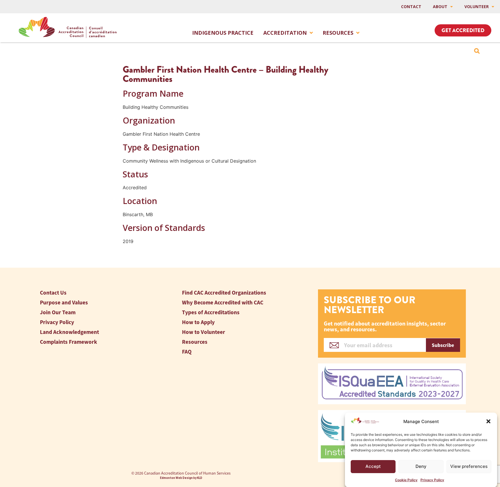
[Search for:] (477, 51)
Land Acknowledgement (69, 332)
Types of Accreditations (211, 312)
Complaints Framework (68, 342)
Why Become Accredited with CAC (222, 302)
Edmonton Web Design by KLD (181, 477)
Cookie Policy (406, 479)
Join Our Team (58, 312)
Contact (411, 6)
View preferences (469, 466)
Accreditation (285, 32)
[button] (488, 421)
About (440, 6)
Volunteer (476, 6)
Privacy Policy (432, 479)
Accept (373, 466)
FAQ (187, 351)
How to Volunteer (203, 332)
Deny (421, 466)
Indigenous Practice (222, 32)
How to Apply (198, 322)
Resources (338, 32)
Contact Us (53, 292)
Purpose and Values (64, 302)
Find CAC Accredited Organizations (224, 292)
